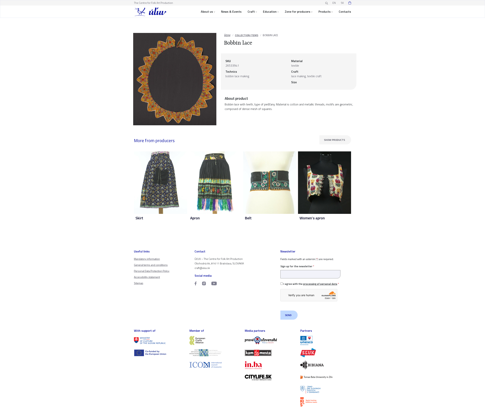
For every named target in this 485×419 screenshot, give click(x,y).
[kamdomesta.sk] (270, 352)
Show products (334, 140)
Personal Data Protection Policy (151, 271)
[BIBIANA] (325, 365)
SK (342, 3)
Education (270, 11)
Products (324, 11)
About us (207, 11)
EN (334, 3)
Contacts (345, 11)
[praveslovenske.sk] (270, 340)
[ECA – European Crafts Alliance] (214, 340)
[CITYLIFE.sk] (270, 377)
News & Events (231, 11)
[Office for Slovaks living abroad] (325, 389)
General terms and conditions (151, 265)
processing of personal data (320, 284)
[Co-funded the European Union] (159, 352)
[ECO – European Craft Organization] (214, 352)
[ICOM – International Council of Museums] (214, 364)
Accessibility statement (147, 277)
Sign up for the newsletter (297, 266)
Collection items (246, 35)
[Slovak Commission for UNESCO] (325, 340)
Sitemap (138, 283)
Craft (251, 11)
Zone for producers (297, 11)
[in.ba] (270, 365)
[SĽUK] (325, 352)
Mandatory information (147, 259)
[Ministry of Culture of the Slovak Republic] (159, 340)
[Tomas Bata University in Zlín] (325, 377)
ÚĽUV (227, 35)
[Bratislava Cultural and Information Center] (325, 402)
